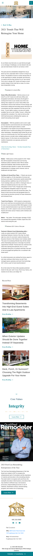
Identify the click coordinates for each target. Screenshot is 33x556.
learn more (7, 493)
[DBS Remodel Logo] (16, 2)
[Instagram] (16, 523)
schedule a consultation (16, 554)
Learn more (15, 417)
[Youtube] (19, 523)
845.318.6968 (16, 519)
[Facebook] (13, 523)
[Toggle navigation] (2, 3)
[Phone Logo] (31, 3)
